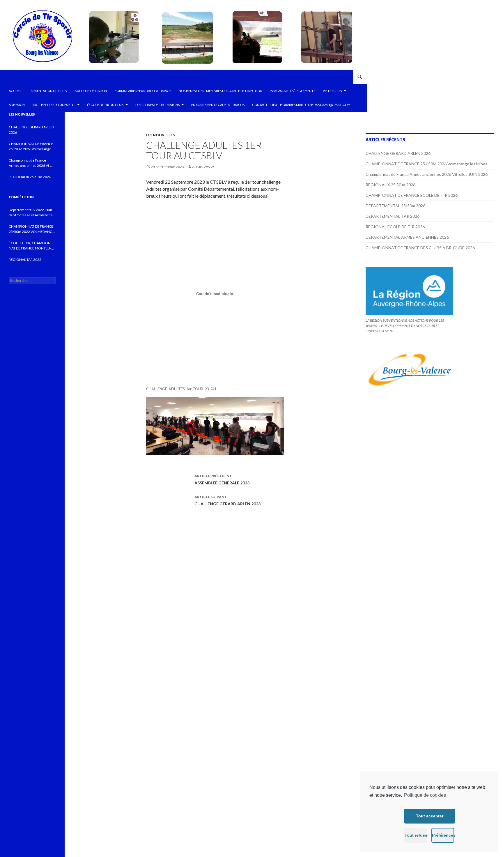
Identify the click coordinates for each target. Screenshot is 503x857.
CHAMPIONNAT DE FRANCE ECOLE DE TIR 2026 (412, 195)
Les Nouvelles (160, 135)
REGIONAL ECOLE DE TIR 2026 (395, 226)
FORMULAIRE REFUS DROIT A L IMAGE (143, 91)
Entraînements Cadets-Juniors (218, 105)
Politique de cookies (425, 795)
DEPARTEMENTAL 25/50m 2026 (395, 205)
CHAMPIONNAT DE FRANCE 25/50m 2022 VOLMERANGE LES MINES (31, 229)
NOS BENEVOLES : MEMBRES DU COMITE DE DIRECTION (220, 91)
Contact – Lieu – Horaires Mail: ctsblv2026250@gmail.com (301, 105)
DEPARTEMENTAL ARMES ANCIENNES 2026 (407, 237)
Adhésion (17, 105)
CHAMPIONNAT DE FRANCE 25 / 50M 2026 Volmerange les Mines (426, 163)
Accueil (15, 91)
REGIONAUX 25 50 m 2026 (390, 184)
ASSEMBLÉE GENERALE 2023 (221, 479)
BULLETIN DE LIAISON (91, 91)
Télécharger (229, 389)
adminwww (203, 166)
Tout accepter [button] (429, 816)
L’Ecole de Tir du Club (105, 105)
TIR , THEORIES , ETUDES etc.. (53, 105)
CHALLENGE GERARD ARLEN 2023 (227, 500)
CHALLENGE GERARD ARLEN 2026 (398, 153)
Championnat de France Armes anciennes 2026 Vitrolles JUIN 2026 (427, 174)
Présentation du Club (48, 91)
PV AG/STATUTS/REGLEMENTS (292, 91)
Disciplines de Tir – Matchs (157, 105)
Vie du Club (332, 91)
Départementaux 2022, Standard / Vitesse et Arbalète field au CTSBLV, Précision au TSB (32, 213)
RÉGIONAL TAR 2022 (25, 259)
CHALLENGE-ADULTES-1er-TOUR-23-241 (181, 389)
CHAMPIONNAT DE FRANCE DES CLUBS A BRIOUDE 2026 (420, 247)
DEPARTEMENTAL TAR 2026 (392, 216)
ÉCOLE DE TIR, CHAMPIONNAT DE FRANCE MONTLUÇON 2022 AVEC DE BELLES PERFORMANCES (30, 246)
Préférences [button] (443, 835)
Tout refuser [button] (416, 835)
